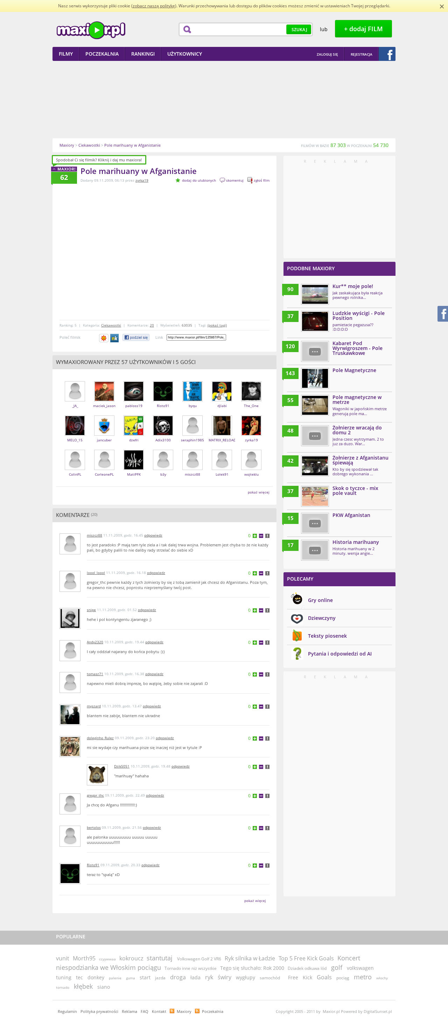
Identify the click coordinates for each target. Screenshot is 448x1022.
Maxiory (184, 1011)
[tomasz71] (69, 691)
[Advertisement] (224, 99)
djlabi (222, 405)
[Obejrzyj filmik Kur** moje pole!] (315, 294)
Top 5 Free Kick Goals (306, 958)
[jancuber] (104, 434)
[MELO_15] (75, 434)
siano (103, 986)
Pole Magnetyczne (354, 370)
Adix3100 (163, 440)
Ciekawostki (111, 325)
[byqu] (192, 399)
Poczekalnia (212, 1011)
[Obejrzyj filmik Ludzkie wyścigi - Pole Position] (315, 321)
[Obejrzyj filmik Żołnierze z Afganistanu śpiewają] (315, 465)
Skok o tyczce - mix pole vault (355, 490)
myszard (94, 706)
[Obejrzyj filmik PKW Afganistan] (315, 523)
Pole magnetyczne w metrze (357, 399)
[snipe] (69, 627)
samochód (270, 978)
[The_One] (251, 399)
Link (159, 337)
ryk (209, 977)
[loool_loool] (69, 590)
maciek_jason (104, 405)
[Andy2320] (69, 659)
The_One (251, 405)
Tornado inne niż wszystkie (190, 968)
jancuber (104, 440)
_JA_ (75, 405)
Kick (307, 977)
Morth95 (84, 958)
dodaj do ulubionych (199, 180)
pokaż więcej (259, 492)
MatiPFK (134, 474)
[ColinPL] (75, 468)
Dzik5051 (122, 766)
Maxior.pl (91, 30)
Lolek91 (222, 474)
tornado (62, 987)
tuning (63, 977)
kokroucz (131, 958)
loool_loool (96, 572)
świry (224, 977)
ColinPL (75, 474)
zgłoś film (262, 180)
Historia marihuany (355, 542)
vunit (62, 958)
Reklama (129, 1011)
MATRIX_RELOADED (224, 440)
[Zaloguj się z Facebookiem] (387, 54)
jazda (160, 978)
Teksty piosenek (327, 635)
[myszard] (69, 723)
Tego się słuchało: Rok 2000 (252, 968)
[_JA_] (75, 399)
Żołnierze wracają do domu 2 (357, 430)
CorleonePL (104, 474)
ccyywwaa (107, 959)
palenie (115, 977)
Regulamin (67, 1011)
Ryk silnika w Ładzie (250, 958)
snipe (91, 609)
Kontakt (159, 1011)
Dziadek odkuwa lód (307, 968)
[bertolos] (69, 845)
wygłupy (245, 977)
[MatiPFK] (134, 468)
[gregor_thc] (69, 813)
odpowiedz (153, 535)
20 (152, 325)
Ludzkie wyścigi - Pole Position (358, 315)
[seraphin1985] (192, 434)
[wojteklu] (251, 468)
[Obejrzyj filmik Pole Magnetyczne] (315, 378)
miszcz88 (192, 474)
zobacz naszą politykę (154, 6)
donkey (96, 977)
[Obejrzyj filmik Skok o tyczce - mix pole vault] (315, 496)
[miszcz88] (192, 468)
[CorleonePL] (104, 468)
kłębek (83, 986)
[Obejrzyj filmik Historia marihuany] (315, 550)
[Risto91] (163, 399)
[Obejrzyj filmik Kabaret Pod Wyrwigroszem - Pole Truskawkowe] (315, 351)
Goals (324, 977)
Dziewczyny (322, 618)
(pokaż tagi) (217, 325)
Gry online (320, 600)
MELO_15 (75, 440)
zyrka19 (141, 180)
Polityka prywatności (99, 1011)
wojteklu (251, 474)
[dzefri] (134, 434)
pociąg (342, 978)
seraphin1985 (192, 440)
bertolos (94, 827)
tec (79, 977)
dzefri (134, 440)
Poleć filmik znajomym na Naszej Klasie (115, 338)
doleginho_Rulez (100, 737)
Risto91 (163, 405)
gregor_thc (95, 795)
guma (130, 977)
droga (178, 977)
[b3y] (163, 468)
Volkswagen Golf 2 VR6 (199, 959)
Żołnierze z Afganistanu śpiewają (360, 460)
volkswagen (360, 968)
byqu (193, 405)
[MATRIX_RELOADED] (222, 434)
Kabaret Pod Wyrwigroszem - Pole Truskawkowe (357, 348)
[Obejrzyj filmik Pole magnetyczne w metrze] (315, 405)
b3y (163, 474)
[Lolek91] (222, 468)
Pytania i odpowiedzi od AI (340, 653)
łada (195, 977)
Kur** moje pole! (352, 286)
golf (336, 967)
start (145, 977)
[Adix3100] (163, 434)
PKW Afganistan (351, 515)
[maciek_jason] (104, 399)
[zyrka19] (251, 434)
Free (293, 977)
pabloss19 (133, 405)
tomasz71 (95, 673)
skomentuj (235, 180)
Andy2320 (95, 641)
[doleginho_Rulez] (69, 755)
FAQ (144, 1011)
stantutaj (160, 958)
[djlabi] (222, 399)
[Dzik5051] (97, 783)
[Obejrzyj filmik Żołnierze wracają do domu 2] (315, 435)
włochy (382, 977)
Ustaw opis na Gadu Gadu (103, 338)
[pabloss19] (134, 399)
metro (363, 977)
